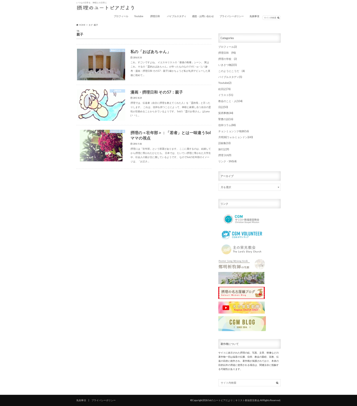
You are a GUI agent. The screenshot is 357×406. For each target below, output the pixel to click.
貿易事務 (225, 113)
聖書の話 (225, 119)
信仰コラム (227, 125)
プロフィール (121, 16)
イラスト (225, 94)
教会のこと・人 (230, 101)
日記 (223, 107)
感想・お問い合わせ (203, 16)
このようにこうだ (231, 70)
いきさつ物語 (227, 64)
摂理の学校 (227, 58)
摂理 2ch (224, 155)
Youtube (138, 16)
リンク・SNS (227, 161)
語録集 (224, 143)
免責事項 (254, 16)
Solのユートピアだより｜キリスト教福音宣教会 (233, 400)
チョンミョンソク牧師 (233, 131)
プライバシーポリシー (232, 16)
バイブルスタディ (176, 16)
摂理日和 (156, 16)
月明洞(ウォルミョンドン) (235, 137)
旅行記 (223, 149)
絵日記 (224, 89)
